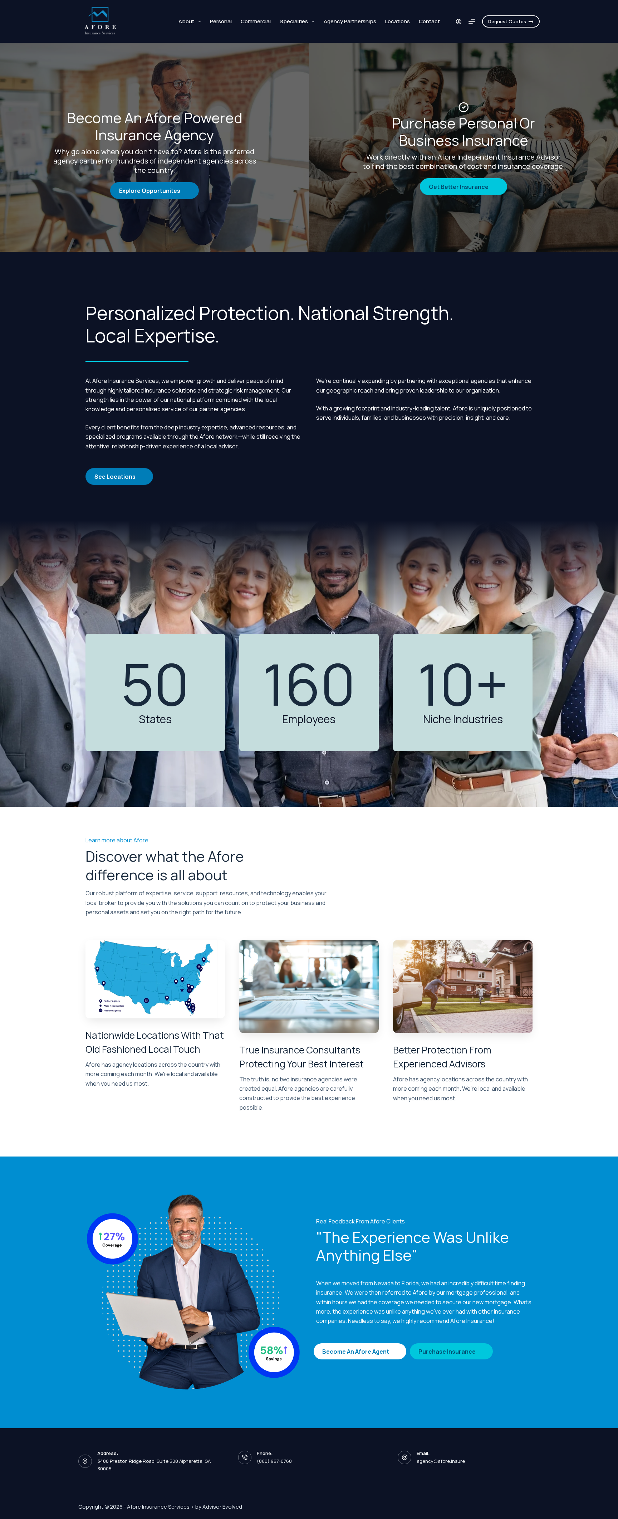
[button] (154, 190)
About (186, 21)
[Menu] (472, 21)
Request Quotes (507, 21)
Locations (397, 21)
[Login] (458, 21)
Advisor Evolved (222, 1506)
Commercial (256, 21)
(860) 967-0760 (274, 1461)
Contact (429, 21)
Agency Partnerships (350, 21)
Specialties (294, 21)
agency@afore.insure (441, 1461)
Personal (221, 21)
